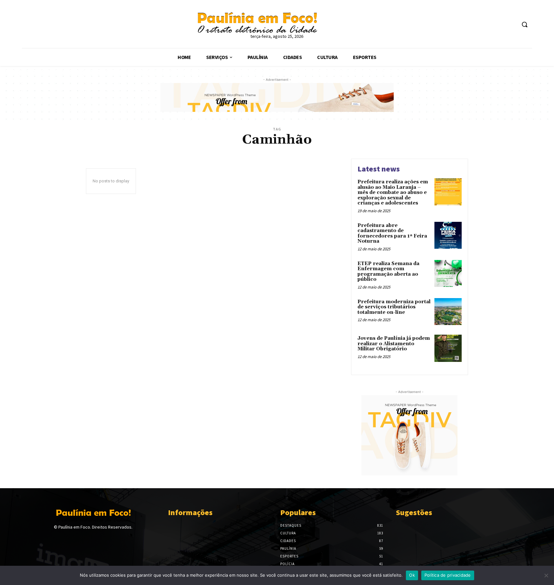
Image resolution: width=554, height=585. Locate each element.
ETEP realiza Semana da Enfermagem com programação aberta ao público (388, 272)
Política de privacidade (447, 575)
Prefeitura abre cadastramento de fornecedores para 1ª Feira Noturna (392, 233)
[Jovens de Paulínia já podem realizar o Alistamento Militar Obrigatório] (448, 348)
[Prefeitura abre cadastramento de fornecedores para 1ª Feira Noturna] (448, 235)
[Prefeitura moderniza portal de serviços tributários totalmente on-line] (448, 311)
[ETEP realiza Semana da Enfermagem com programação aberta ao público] (448, 273)
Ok (412, 575)
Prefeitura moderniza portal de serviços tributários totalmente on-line (394, 307)
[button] (524, 24)
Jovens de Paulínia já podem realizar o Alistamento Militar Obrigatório (393, 343)
